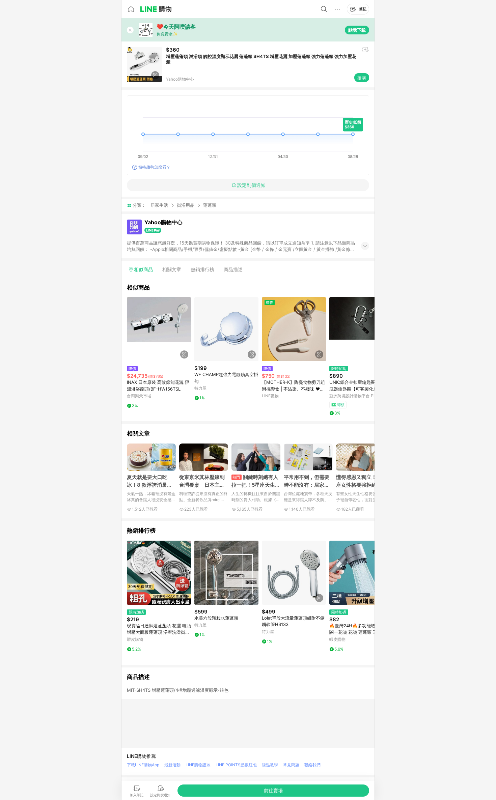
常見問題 (291, 764)
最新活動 (172, 764)
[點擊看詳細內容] (159, 329)
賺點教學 (270, 764)
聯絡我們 (312, 764)
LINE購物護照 (198, 764)
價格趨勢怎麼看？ (154, 167)
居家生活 (159, 205)
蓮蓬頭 (209, 205)
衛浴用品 (185, 205)
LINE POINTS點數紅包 (236, 764)
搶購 (361, 77)
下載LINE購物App (143, 764)
